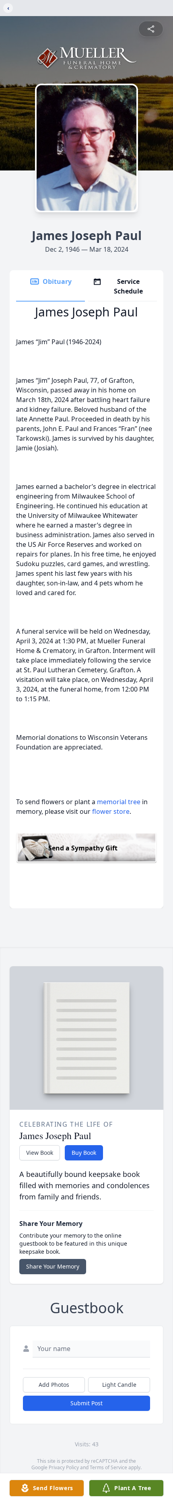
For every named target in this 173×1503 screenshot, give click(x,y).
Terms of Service (108, 1467)
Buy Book (84, 1152)
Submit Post (86, 1403)
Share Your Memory (52, 1266)
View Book (39, 1152)
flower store (111, 811)
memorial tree (118, 801)
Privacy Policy (64, 1467)
